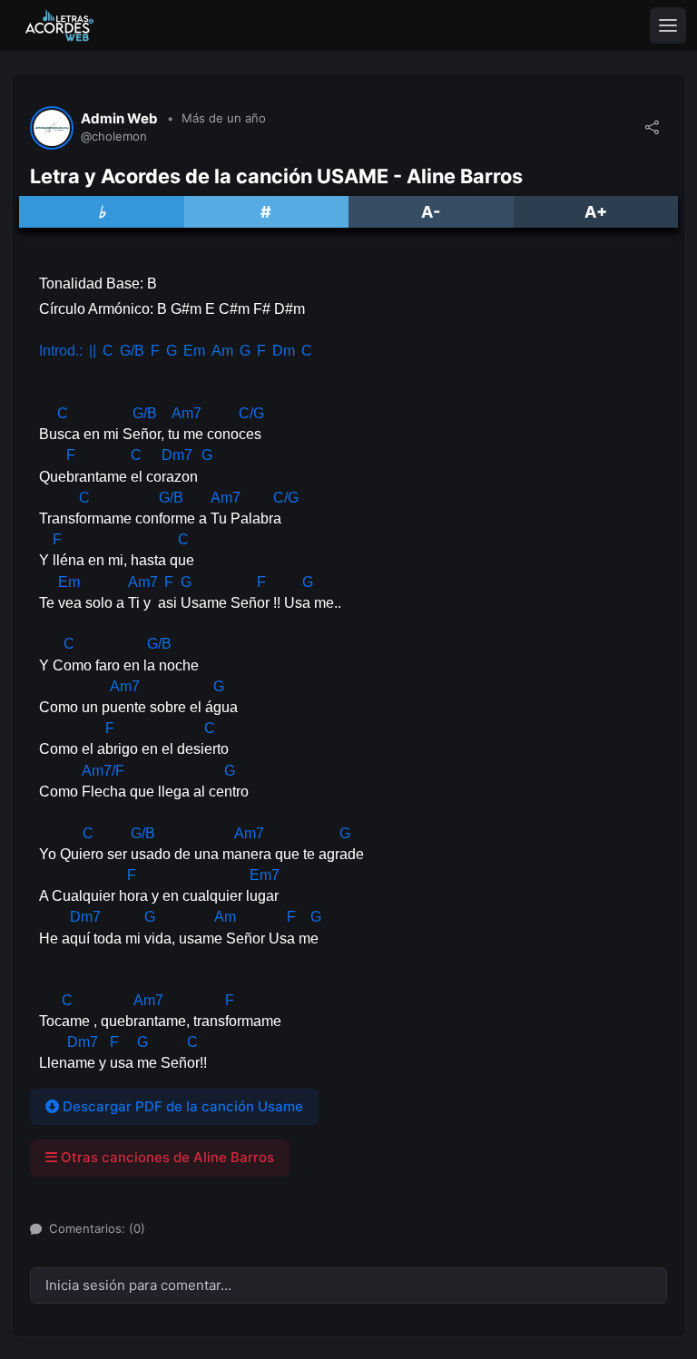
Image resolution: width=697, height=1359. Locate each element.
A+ (595, 211)
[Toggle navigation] (668, 25)
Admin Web (119, 119)
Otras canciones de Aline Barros (165, 1157)
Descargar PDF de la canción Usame (181, 1106)
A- (430, 211)
